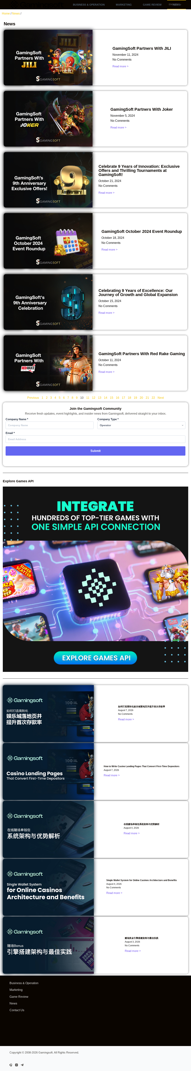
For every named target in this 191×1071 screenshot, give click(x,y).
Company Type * (108, 419)
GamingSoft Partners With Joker (141, 109)
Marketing (124, 4)
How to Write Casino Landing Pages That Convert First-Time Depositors (141, 766)
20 (141, 397)
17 (123, 397)
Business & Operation (89, 4)
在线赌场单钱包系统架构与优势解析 (141, 824)
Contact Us (17, 1010)
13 (99, 397)
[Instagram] (16, 1065)
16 (117, 397)
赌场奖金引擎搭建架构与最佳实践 (141, 938)
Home (6, 13)
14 (105, 397)
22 (153, 397)
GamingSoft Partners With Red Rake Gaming (141, 353)
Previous (33, 397)
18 (129, 397)
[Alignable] (11, 1065)
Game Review (152, 4)
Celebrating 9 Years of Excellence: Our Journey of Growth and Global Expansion (138, 292)
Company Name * (17, 419)
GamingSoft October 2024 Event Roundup (141, 231)
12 (93, 397)
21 (147, 397)
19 (135, 397)
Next (161, 397)
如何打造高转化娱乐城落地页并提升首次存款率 (141, 706)
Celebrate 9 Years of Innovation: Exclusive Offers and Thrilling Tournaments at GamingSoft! (139, 170)
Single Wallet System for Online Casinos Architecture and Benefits (141, 880)
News (16, 13)
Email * (10, 433)
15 (111, 397)
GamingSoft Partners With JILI (141, 48)
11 (87, 397)
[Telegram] (22, 1065)
